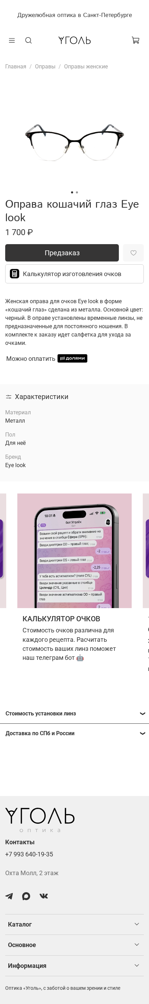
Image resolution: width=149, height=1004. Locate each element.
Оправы (45, 66)
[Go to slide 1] (72, 192)
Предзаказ (62, 253)
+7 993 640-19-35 (29, 854)
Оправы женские (86, 66)
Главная (15, 66)
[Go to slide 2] (77, 192)
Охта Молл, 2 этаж (32, 873)
